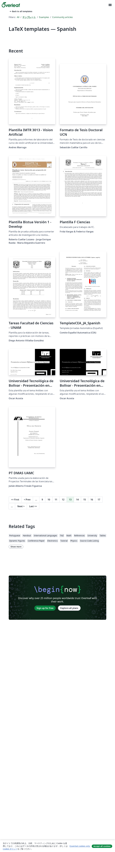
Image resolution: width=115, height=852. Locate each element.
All (18, 17)
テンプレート (29, 17)
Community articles (62, 17)
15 (84, 499)
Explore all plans (69, 608)
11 (56, 499)
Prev (27, 499)
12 (63, 499)
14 (77, 499)
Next (21, 506)
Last (33, 506)
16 (91, 499)
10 (49, 499)
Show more (16, 546)
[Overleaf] (11, 5)
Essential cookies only (80, 846)
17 (99, 499)
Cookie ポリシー (10, 848)
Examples (44, 17)
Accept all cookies (102, 846)
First (15, 499)
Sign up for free (45, 608)
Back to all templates (20, 11)
